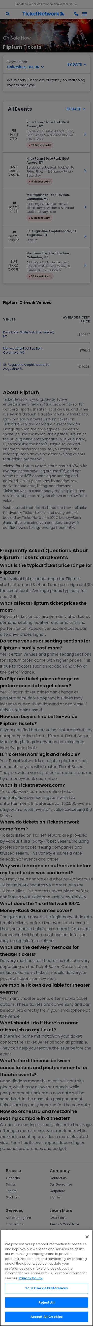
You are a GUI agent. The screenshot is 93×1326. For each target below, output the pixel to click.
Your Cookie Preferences (46, 1288)
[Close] (87, 1236)
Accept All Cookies (46, 1316)
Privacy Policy (30, 1278)
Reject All (46, 1302)
